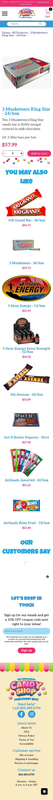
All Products (20, 32)
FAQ (26, 731)
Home (6, 32)
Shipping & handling (26, 759)
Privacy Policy (26, 735)
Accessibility (27, 743)
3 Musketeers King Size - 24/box (25, 34)
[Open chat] (44, 791)
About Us (26, 727)
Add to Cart (39, 153)
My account (26, 755)
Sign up (26, 650)
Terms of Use (26, 739)
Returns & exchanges (26, 763)
